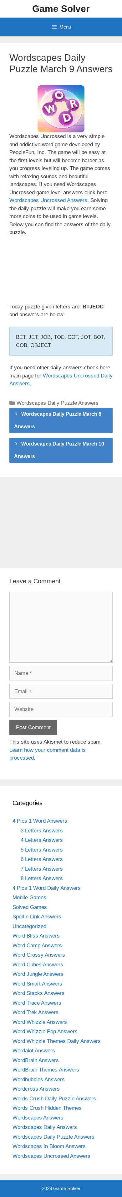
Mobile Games (29, 897)
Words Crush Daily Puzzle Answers (54, 1099)
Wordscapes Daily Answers (45, 1127)
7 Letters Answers (42, 869)
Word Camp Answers (37, 946)
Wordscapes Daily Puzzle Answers (58, 403)
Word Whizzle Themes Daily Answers (57, 1041)
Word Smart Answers (37, 984)
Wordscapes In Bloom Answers (49, 1146)
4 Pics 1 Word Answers (40, 821)
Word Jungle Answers (38, 974)
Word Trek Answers (35, 1012)
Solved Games (30, 907)
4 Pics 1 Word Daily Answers (47, 888)
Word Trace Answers (37, 1003)
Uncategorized (29, 926)
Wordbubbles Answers (39, 1079)
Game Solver (61, 8)
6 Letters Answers (42, 859)
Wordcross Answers (36, 1089)
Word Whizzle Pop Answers (45, 1031)
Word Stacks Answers (38, 993)
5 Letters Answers (42, 850)
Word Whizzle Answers (40, 1022)
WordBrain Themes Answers (46, 1070)
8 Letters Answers (42, 878)
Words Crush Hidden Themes (47, 1108)
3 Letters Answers (42, 831)
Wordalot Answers (34, 1051)
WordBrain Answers (36, 1060)
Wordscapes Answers (38, 1118)
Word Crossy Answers (39, 955)
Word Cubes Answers (38, 965)
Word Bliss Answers (36, 936)
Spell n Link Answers (37, 917)
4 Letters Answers (42, 840)
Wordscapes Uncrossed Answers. (49, 200)
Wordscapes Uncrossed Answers (51, 1156)
